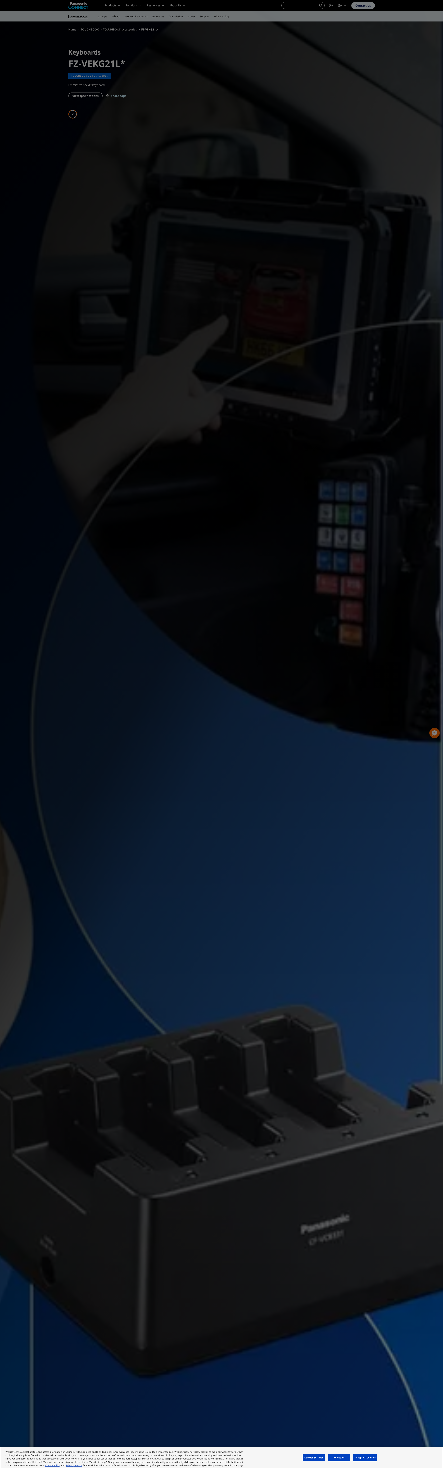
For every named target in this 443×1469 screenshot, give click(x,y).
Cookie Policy (52, 1465)
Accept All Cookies (365, 1457)
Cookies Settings (313, 1457)
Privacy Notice (74, 1465)
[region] (221, 1458)
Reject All (338, 1457)
